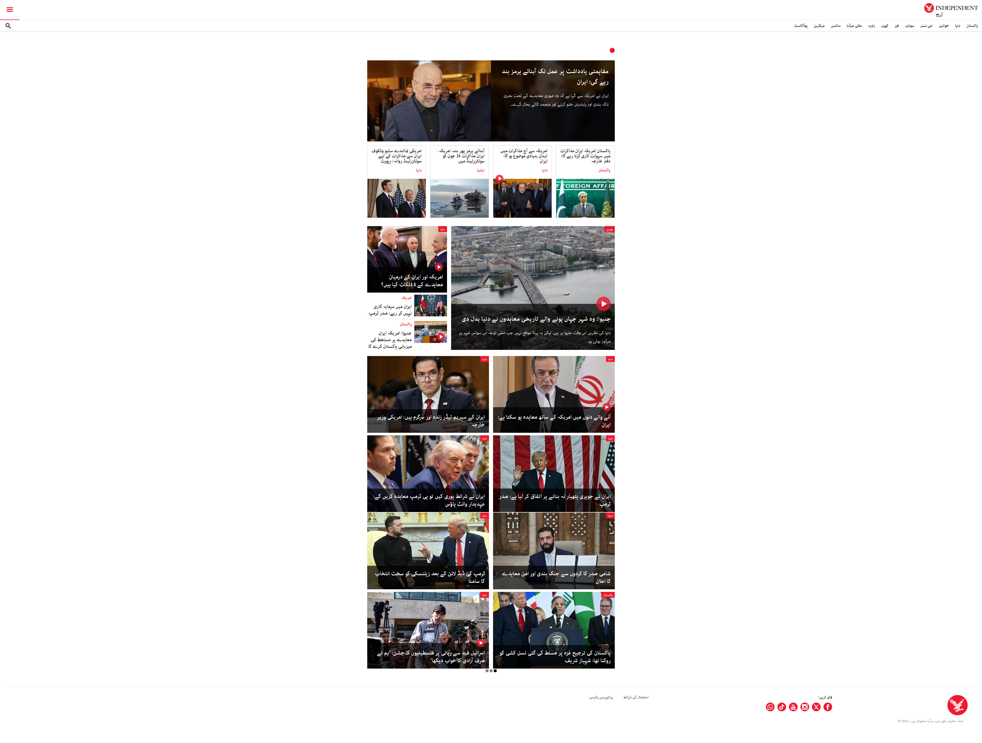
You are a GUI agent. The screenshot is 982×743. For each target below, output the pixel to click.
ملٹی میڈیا (854, 26)
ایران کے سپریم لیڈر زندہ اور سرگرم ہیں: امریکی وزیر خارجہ (431, 421)
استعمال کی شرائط (636, 697)
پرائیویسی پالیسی (601, 697)
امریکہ (406, 298)
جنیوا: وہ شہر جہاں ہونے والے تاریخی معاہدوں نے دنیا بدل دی (536, 319)
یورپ (609, 229)
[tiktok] (781, 707)
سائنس (836, 26)
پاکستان (972, 26)
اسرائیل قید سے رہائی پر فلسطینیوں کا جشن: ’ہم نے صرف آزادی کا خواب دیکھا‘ (431, 656)
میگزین (819, 26)
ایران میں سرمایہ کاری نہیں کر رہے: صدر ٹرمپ (390, 310)
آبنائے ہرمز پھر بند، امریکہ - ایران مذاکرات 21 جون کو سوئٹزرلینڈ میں (460, 156)
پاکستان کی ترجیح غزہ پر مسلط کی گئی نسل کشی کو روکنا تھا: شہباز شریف (555, 656)
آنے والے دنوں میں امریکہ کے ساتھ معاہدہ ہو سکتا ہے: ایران (554, 421)
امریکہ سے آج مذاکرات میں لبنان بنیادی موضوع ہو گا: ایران (524, 156)
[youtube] (793, 707)
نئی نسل (926, 26)
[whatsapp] (770, 707)
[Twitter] (816, 707)
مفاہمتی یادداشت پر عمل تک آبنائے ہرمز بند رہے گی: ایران (555, 77)
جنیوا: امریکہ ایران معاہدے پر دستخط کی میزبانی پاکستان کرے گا (390, 340)
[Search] (8, 25)
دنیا (957, 26)
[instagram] (804, 707)
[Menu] (9, 10)
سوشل (909, 26)
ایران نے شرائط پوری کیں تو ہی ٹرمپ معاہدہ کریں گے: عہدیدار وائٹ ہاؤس (429, 500)
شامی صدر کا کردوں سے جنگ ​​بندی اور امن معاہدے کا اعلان (556, 577)
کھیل (884, 26)
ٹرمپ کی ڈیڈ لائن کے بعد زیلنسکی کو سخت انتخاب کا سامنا (430, 577)
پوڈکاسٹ (801, 26)
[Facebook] (827, 707)
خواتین (944, 26)
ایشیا (481, 170)
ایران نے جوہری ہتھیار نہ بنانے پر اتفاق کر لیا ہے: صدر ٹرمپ (555, 500)
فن (897, 26)
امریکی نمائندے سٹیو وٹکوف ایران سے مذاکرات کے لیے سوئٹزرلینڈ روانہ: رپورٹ (397, 156)
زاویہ (871, 26)
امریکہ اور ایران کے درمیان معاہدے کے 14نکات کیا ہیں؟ (412, 281)
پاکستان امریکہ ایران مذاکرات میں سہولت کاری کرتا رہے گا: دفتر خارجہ (585, 156)
